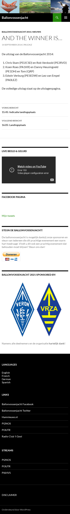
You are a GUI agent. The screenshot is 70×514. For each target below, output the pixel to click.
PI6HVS (6, 472)
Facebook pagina (13, 196)
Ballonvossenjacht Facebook (17, 404)
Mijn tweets (8, 215)
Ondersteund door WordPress (16, 509)
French (6, 375)
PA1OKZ (28, 44)
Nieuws (36, 31)
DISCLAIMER (9, 494)
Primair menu (65, 17)
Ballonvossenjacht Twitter (16, 410)
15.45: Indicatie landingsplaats (19, 110)
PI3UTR (6, 429)
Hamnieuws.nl (10, 417)
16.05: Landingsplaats (14, 122)
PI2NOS (6, 423)
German (6, 379)
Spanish (6, 382)
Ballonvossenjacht (15, 18)
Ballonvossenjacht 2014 (16, 31)
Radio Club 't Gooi (12, 436)
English (6, 372)
